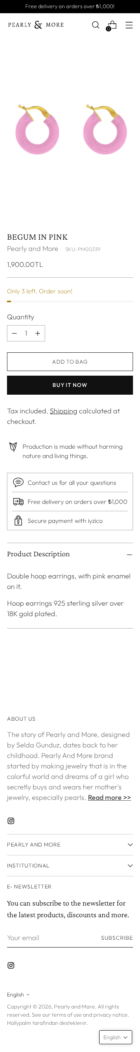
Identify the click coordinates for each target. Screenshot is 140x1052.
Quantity (20, 316)
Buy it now (69, 384)
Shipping (63, 410)
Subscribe (117, 937)
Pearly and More (32, 248)
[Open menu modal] (129, 25)
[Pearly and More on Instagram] (11, 822)
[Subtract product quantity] (38, 333)
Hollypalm (19, 1022)
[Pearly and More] (36, 25)
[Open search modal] (95, 25)
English (15, 994)
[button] (116, 1037)
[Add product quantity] (14, 333)
